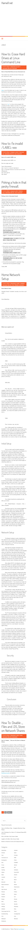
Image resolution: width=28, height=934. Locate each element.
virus (15, 916)
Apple (21, 735)
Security (15, 904)
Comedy (15, 855)
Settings (3, 906)
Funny (2, 865)
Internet (15, 874)
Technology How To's (6, 68)
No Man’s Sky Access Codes (11, 836)
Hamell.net (7, 3)
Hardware (22, 283)
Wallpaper (3, 918)
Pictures (3, 891)
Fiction (15, 860)
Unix (15, 153)
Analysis (15, 850)
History (2, 872)
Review (15, 899)
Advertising (3, 850)
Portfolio (3, 894)
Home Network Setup (10, 277)
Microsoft (3, 882)
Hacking (20, 191)
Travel (15, 911)
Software (3, 909)
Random (3, 896)
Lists (2, 879)
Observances (16, 886)
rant (15, 896)
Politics (15, 891)
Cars (2, 855)
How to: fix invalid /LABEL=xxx (12, 145)
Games (15, 865)
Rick (8, 66)
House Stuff (16, 872)
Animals (3, 852)
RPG (2, 901)
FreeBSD (16, 862)
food (2, 862)
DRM (15, 857)
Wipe (2, 90)
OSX (15, 889)
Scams (15, 901)
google (2, 867)
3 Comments (14, 737)
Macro (15, 879)
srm (8, 104)
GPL (15, 867)
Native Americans (5, 884)
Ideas (2, 874)
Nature (15, 884)
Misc (15, 882)
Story (15, 909)
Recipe (2, 899)
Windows (17, 285)
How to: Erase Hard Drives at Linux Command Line (13, 58)
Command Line (4, 857)
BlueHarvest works (5, 773)
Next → (9, 812)
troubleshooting (4, 913)
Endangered (4, 860)
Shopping (16, 906)
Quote (15, 894)
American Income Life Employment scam (15, 841)
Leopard (3, 877)
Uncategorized (17, 913)
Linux (3, 192)
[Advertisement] (14, 21)
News (2, 886)
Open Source (4, 889)
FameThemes (21, 929)
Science (3, 904)
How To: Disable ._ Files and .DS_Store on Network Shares (13, 727)
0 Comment (14, 68)
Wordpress (3, 921)
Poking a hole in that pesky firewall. (13, 184)
